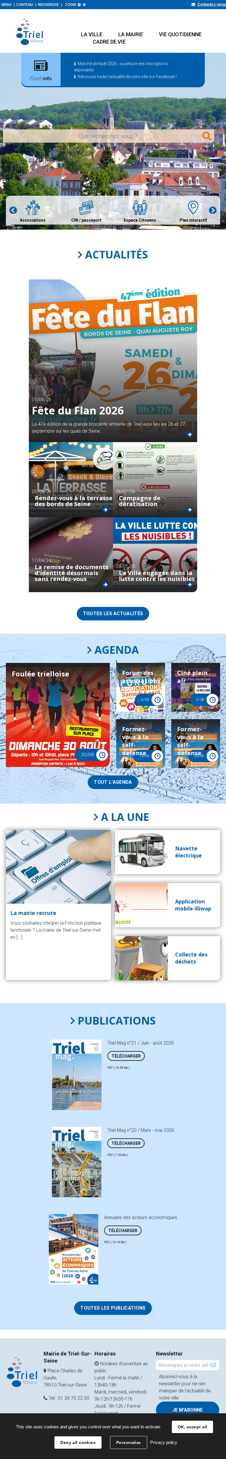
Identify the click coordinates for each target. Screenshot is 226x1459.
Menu (6, 5)
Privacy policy (163, 1442)
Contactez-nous (211, 4)
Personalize (128, 1442)
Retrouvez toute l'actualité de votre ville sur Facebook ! (127, 76)
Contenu (24, 5)
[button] (91, 34)
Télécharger (126, 1056)
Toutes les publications (112, 1308)
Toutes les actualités (113, 613)
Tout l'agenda (113, 782)
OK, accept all (192, 1427)
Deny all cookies (78, 1442)
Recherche (48, 5)
